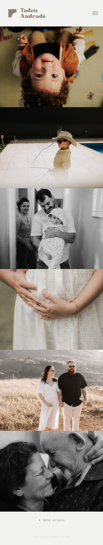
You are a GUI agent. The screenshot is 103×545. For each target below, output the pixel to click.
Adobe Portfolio (59, 536)
